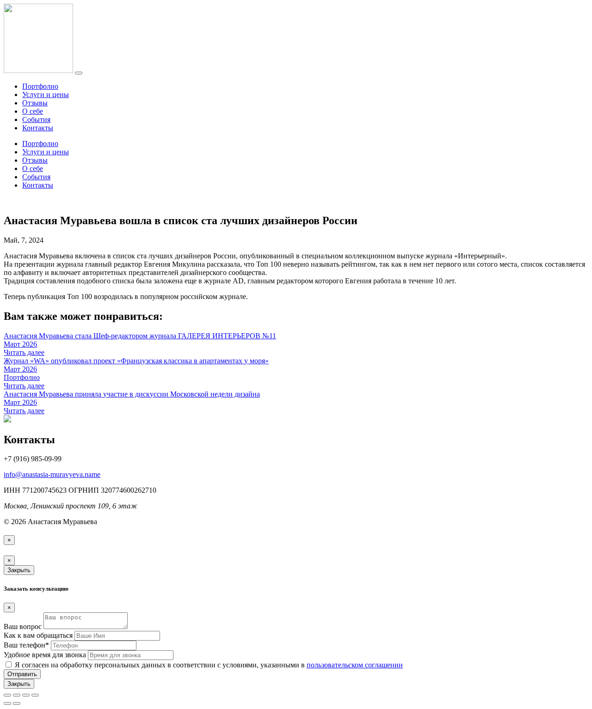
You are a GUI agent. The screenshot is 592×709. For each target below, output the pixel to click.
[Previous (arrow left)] (7, 703)
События (36, 119)
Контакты (37, 128)
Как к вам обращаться (38, 635)
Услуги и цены (45, 94)
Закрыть (19, 570)
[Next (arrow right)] (16, 703)
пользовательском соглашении (355, 665)
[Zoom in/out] (35, 695)
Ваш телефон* (26, 645)
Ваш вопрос (23, 626)
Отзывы (35, 103)
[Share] (16, 695)
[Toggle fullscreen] (26, 695)
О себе (32, 111)
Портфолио (40, 86)
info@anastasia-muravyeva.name (52, 474)
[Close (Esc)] (7, 695)
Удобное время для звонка (45, 655)
